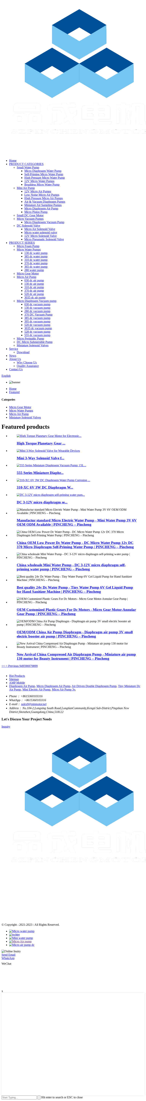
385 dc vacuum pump (37, 318)
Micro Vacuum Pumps (30, 218)
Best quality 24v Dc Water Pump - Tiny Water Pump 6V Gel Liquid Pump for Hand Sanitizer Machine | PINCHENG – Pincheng (75, 589)
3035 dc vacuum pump (38, 328)
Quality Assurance (28, 366)
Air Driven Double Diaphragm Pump (94, 686)
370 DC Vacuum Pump (38, 314)
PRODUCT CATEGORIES (26, 164)
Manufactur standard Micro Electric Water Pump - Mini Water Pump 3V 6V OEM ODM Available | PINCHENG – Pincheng (77, 522)
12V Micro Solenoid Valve (40, 235)
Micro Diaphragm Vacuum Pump (44, 222)
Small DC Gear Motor (30, 215)
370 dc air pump (34, 290)
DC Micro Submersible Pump (34, 342)
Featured (14, 392)
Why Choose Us (27, 362)
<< (3, 666)
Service (13, 348)
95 (23, 666)
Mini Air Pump (26, 188)
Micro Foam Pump (28, 246)
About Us (15, 359)
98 (33, 666)
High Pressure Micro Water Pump (44, 177)
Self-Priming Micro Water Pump (43, 174)
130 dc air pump (34, 283)
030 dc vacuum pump (37, 304)
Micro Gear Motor (28, 273)
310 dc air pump (34, 287)
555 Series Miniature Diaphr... (40, 473)
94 (20, 666)
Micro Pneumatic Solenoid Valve (44, 239)
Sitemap (14, 679)
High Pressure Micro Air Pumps (43, 198)
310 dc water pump (36, 259)
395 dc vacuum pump (37, 321)
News (12, 355)
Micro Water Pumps (29, 249)
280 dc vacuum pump (37, 311)
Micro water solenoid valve (40, 232)
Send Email (8, 954)
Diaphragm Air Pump (22, 686)
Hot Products (17, 675)
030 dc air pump (34, 280)
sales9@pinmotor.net (33, 704)
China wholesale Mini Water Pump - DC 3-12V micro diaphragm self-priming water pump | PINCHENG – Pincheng (71, 567)
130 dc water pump (36, 253)
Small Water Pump (28, 167)
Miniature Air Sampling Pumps (43, 205)
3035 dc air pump (34, 297)
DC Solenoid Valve (28, 225)
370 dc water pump (36, 263)
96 (27, 666)
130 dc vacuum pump (37, 307)
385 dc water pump (36, 256)
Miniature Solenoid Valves (32, 345)
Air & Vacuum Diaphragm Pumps (44, 201)
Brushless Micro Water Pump (42, 184)
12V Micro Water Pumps (39, 181)
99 (36, 666)
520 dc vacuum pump (37, 324)
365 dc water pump (36, 266)
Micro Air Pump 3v (63, 689)
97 (30, 666)
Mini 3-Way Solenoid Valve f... (40, 458)
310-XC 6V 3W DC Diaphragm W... (45, 487)
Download (23, 352)
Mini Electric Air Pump (36, 689)
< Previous (12, 666)
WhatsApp (8, 958)
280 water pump (34, 270)
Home (13, 160)
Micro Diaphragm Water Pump (42, 170)
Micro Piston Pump (36, 212)
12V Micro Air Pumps (37, 191)
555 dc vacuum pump (37, 335)
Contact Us (16, 369)
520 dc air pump (34, 294)
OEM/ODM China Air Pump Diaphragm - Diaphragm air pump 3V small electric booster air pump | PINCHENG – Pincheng (75, 634)
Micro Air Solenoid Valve (39, 229)
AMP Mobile (17, 682)
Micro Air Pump (26, 277)
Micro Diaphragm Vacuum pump (36, 300)
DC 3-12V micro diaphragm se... (42, 502)
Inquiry (6, 726)
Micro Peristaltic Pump (30, 338)
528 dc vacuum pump (37, 331)
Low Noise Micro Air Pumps (41, 194)
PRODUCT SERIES (22, 242)
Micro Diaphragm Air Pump (41, 208)
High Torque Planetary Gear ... (41, 443)
